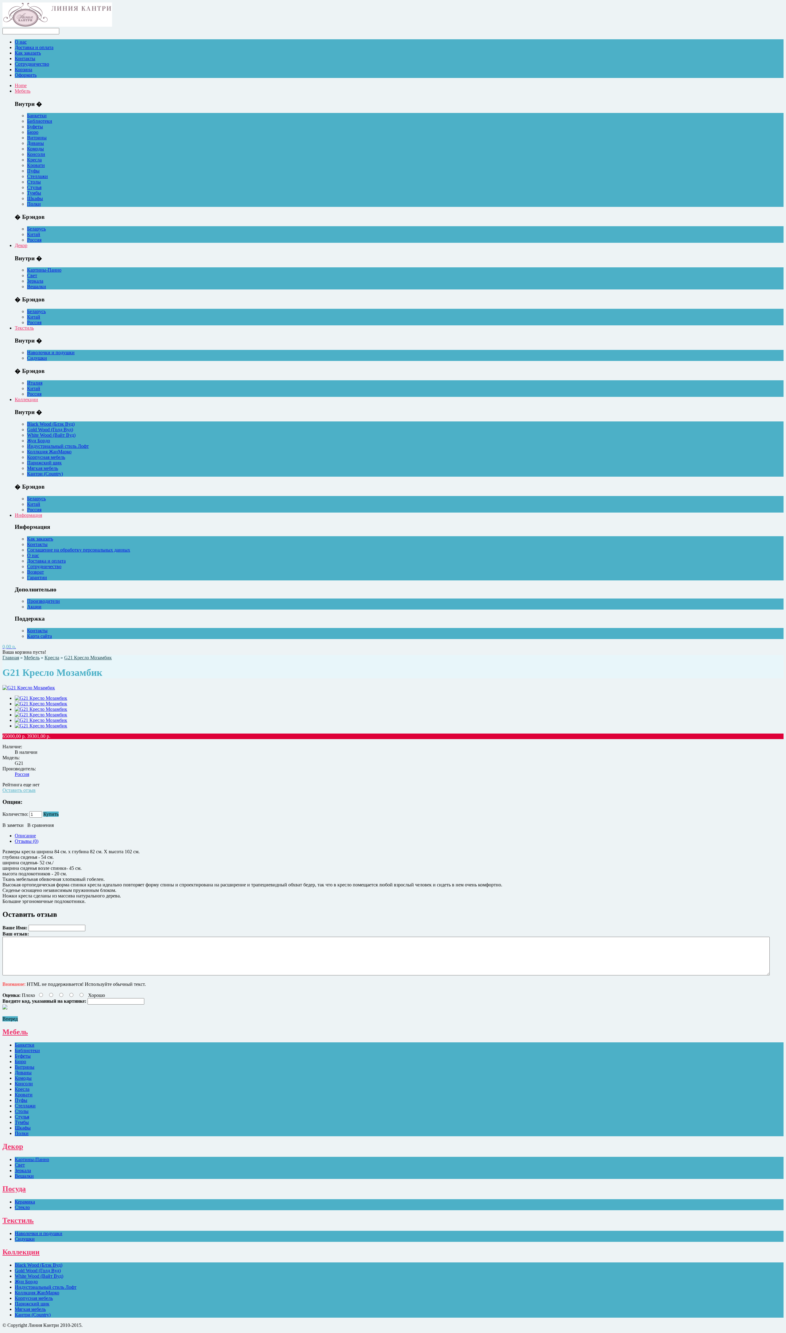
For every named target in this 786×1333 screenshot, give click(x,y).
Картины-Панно (44, 270)
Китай (33, 234)
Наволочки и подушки (51, 352)
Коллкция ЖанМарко (49, 451)
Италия (34, 383)
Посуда (14, 1189)
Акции (34, 606)
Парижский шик (44, 462)
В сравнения (40, 825)
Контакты (25, 58)
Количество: (15, 814)
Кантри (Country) (45, 473)
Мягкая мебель (42, 468)
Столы (34, 181)
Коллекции (26, 399)
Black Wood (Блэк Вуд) (51, 424)
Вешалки (36, 286)
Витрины (37, 137)
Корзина (23, 69)
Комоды (35, 148)
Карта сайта (39, 636)
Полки (34, 204)
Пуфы (33, 170)
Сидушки (37, 358)
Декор (21, 245)
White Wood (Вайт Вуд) (51, 435)
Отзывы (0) (26, 841)
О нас (21, 42)
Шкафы (35, 198)
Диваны (35, 143)
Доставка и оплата (34, 47)
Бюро (32, 132)
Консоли (36, 154)
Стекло (22, 1207)
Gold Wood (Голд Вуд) (50, 429)
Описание (25, 835)
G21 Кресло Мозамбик (88, 657)
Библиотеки (39, 121)
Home (21, 85)
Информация (28, 515)
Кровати (36, 165)
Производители (43, 601)
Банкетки (37, 115)
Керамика (25, 1201)
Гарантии (37, 577)
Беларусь (36, 228)
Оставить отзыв (19, 790)
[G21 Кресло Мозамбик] (41, 698)
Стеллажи (37, 176)
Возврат (35, 572)
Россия (34, 239)
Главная (10, 657)
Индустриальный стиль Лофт (58, 446)
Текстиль (24, 328)
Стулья (34, 187)
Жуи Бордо (38, 440)
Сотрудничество (32, 64)
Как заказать (28, 53)
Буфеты (35, 126)
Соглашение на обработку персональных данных (78, 549)
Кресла (34, 159)
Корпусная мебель (46, 457)
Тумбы (34, 193)
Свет (32, 275)
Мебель (22, 91)
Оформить (26, 75)
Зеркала (35, 281)
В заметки (13, 825)
